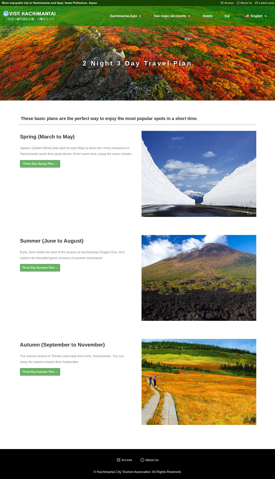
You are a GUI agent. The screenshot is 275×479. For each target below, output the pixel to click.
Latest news (266, 2)
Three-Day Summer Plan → (40, 267)
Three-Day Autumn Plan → (40, 371)
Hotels (208, 16)
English (257, 16)
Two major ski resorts (170, 16)
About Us (246, 2)
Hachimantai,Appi (123, 16)
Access (229, 2)
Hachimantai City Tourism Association (124, 472)
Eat (227, 16)
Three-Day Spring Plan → (40, 163)
